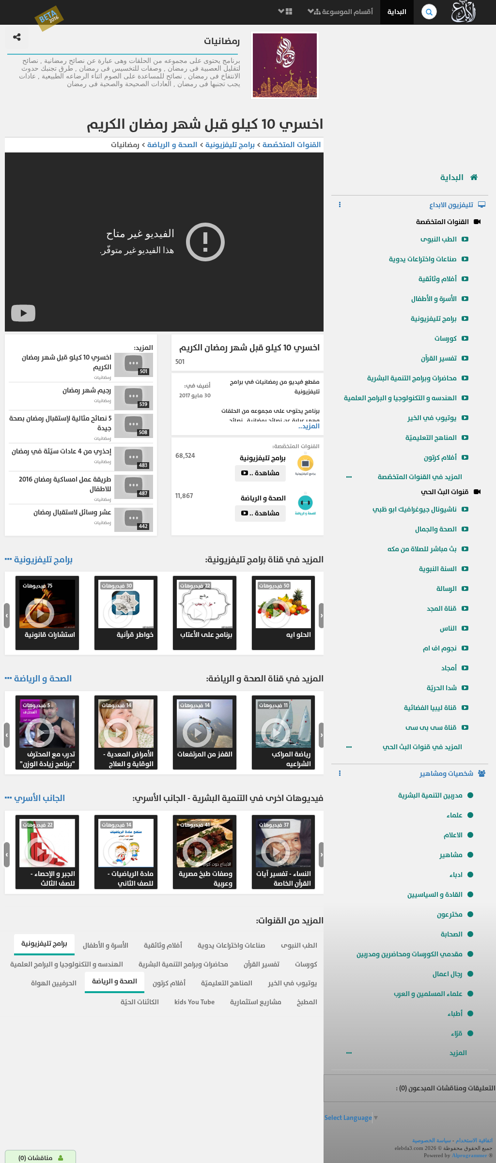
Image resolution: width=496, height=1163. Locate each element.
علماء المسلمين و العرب (428, 993)
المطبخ (307, 1002)
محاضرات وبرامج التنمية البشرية (412, 378)
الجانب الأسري (39, 798)
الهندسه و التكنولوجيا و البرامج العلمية (400, 398)
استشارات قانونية (49, 610)
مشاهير (451, 855)
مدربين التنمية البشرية (430, 795)
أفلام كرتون (440, 457)
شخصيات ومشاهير (446, 774)
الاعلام (453, 835)
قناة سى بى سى (431, 727)
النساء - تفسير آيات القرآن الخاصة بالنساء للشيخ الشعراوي (283, 855)
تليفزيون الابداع (451, 205)
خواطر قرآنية (128, 610)
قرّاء (457, 1033)
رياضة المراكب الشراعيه (285, 735)
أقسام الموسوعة (347, 11)
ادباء (456, 874)
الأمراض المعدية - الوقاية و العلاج (128, 735)
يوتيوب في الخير (432, 417)
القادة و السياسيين (435, 894)
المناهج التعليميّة (431, 437)
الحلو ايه (285, 610)
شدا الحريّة (442, 688)
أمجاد (449, 668)
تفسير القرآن (439, 358)
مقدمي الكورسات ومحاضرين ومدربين (409, 954)
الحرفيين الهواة (54, 983)
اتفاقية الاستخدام (474, 1140)
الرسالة (446, 588)
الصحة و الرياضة (171, 145)
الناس (448, 628)
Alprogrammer (469, 1155)
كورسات (445, 338)
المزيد (459, 1052)
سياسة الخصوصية (431, 1140)
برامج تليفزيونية (434, 318)
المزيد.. (309, 426)
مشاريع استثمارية (255, 1002)
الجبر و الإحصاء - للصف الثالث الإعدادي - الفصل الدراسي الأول (49, 855)
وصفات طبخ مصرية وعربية (205, 854)
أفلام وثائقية (437, 279)
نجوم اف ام (440, 648)
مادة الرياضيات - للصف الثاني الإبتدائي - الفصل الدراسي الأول (128, 855)
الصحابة (452, 934)
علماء (455, 815)
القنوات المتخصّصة (442, 222)
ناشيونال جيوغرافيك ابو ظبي (414, 509)
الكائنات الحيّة (140, 1002)
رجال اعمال (448, 974)
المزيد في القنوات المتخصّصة (421, 477)
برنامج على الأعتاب (206, 610)
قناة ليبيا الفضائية (430, 707)
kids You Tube (194, 1002)
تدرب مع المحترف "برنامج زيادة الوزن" (47, 735)
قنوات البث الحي (445, 492)
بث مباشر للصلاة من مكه (422, 549)
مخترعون (450, 914)
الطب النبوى (438, 239)
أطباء (455, 1013)
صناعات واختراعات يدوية (423, 259)
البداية (397, 11)
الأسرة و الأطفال (434, 298)
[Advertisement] (410, 94)
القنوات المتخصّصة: (296, 446)
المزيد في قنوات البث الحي (423, 747)
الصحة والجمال (436, 529)
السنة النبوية (438, 568)
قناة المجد (442, 608)
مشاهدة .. (263, 473)
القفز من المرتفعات (204, 730)
